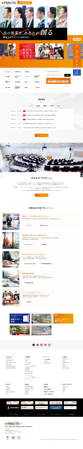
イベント (31, 105)
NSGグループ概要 (41, 414)
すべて (24, 105)
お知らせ (52, 105)
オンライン (54, 81)
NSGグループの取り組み (55, 414)
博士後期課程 (44, 244)
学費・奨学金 (8, 87)
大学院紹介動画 (77, 66)
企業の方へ (27, 71)
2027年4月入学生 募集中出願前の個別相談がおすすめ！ (24, 3)
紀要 (63, 391)
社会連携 (46, 384)
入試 (49, 81)
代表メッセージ (27, 414)
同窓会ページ (65, 386)
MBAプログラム (29, 244)
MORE (41, 135)
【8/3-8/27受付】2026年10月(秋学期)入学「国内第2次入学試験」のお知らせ (40, 127)
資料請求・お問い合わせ (49, 391)
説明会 (77, 61)
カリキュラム (27, 76)
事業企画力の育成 (44, 225)
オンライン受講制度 (17, 77)
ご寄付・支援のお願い (49, 394)
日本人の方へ (8, 71)
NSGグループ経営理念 (13, 414)
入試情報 (38, 105)
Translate (79, 41)
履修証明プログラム (8, 82)
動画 (67, 81)
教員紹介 (26, 87)
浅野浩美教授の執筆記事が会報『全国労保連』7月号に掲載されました (38, 123)
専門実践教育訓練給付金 (17, 87)
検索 (67, 75)
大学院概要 (7, 76)
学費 (59, 81)
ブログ (58, 105)
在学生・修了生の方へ (77, 73)
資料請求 (77, 56)
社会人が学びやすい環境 (30, 263)
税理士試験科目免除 (36, 77)
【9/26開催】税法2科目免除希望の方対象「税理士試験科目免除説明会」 (41, 115)
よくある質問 (36, 87)
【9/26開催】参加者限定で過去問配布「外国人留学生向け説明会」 (40, 119)
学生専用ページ (66, 388)
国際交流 (45, 105)
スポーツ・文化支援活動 (69, 414)
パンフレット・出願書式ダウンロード (32, 377)
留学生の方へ (18, 71)
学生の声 (8, 384)
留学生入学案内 (47, 389)
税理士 (63, 81)
